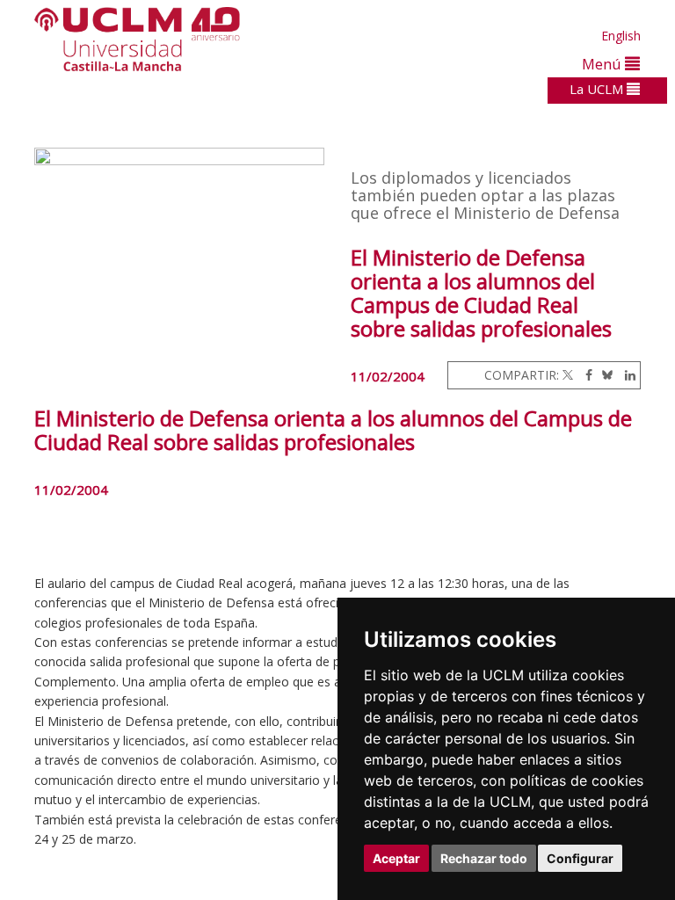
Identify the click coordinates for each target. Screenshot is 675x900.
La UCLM (598, 89)
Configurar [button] (580, 858)
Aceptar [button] (396, 858)
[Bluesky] (604, 375)
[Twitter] (567, 375)
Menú (603, 64)
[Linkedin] (625, 375)
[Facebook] (584, 375)
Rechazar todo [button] (483, 858)
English (621, 35)
